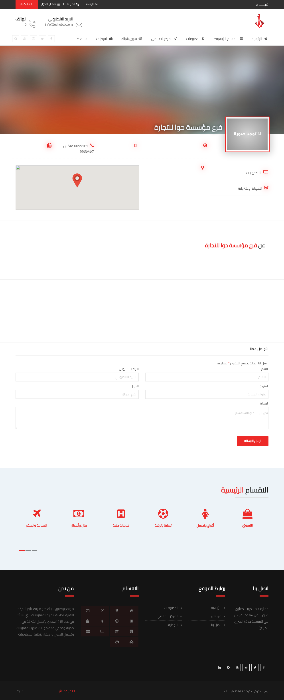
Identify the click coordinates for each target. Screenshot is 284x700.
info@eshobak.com (59, 24)
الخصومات (193, 38)
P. (22, 691)
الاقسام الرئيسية (227, 38)
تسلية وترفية (163, 525)
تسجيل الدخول (48, 3)
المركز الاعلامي (161, 38)
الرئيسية (90, 3)
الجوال (135, 386)
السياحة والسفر (36, 525)
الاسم (264, 369)
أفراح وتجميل (205, 525)
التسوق (247, 525)
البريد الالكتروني (129, 369)
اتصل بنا (71, 3)
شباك (83, 38)
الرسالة (264, 403)
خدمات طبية (121, 525)
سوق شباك (129, 38)
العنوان (264, 386)
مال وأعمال (79, 525)
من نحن (216, 616)
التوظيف (102, 38)
